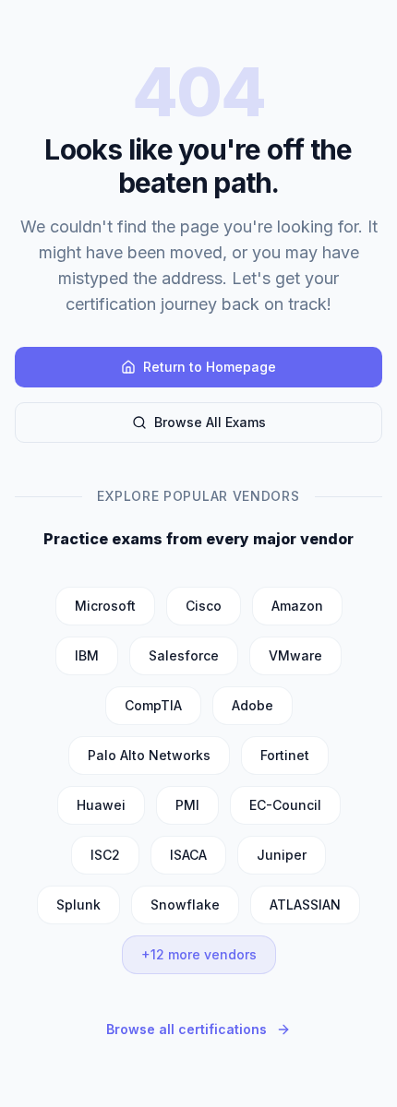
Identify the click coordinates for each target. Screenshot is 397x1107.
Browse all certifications (186, 1029)
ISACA (188, 855)
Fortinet (284, 755)
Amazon (297, 605)
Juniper (282, 855)
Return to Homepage (209, 367)
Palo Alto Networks (149, 755)
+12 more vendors (199, 954)
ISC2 (105, 855)
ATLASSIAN (305, 904)
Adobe (252, 705)
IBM (87, 655)
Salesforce (184, 655)
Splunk (78, 904)
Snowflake (185, 904)
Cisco (204, 605)
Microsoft (105, 605)
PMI (187, 805)
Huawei (101, 805)
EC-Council (285, 805)
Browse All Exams (210, 422)
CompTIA (153, 705)
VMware (295, 655)
